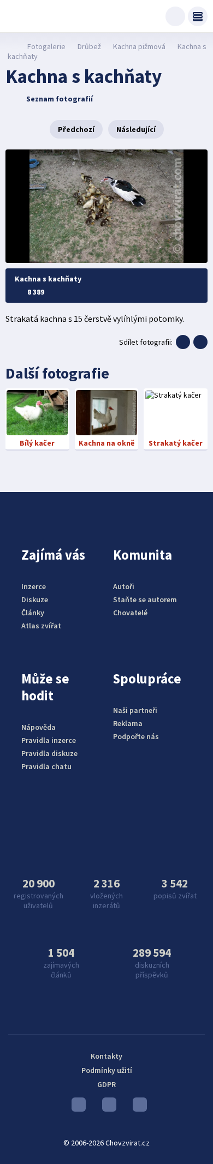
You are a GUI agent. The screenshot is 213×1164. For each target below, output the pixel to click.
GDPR (106, 1084)
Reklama (128, 723)
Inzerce (33, 586)
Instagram (106, 1107)
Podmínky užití (106, 1070)
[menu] (198, 16)
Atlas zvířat (41, 626)
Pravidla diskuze (49, 753)
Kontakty (106, 1056)
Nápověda (38, 727)
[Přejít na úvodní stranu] (11, 46)
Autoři (123, 586)
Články (32, 612)
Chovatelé (130, 612)
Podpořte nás (136, 736)
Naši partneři (135, 710)
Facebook (137, 1107)
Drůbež (89, 46)
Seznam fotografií (59, 99)
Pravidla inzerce (48, 740)
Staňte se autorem (145, 599)
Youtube (76, 1107)
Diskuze (34, 599)
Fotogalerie (46, 46)
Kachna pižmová (139, 46)
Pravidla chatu (46, 766)
